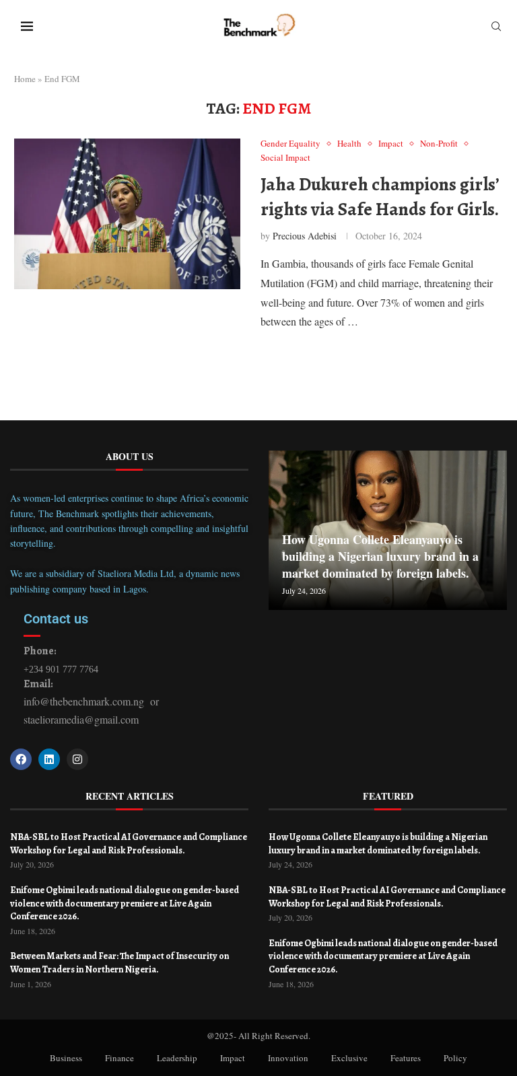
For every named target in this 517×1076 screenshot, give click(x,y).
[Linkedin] (49, 759)
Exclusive (349, 1058)
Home (25, 79)
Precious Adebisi (305, 235)
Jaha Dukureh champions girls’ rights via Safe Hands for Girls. (380, 196)
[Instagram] (77, 759)
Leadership (177, 1058)
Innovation (288, 1058)
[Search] (496, 28)
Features (405, 1058)
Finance (119, 1058)
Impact (232, 1058)
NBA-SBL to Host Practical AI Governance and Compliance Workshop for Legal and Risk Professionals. (128, 844)
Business (66, 1058)
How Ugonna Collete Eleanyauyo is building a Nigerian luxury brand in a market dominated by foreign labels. (380, 556)
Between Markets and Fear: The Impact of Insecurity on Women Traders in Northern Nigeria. (119, 963)
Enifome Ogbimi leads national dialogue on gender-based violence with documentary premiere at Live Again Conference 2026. (124, 903)
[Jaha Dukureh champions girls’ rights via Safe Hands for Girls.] (127, 214)
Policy (455, 1058)
